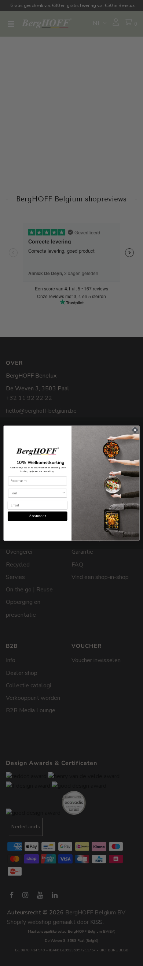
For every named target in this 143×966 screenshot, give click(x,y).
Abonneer (37, 516)
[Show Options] (64, 493)
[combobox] (36, 493)
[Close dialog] (135, 430)
